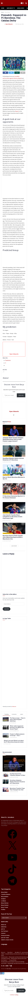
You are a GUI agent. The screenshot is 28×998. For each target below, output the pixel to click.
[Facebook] (12, 839)
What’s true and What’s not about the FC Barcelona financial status (14, 741)
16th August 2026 (7, 499)
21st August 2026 (7, 480)
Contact (3, 933)
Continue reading (14, 994)
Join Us (3, 929)
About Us (3, 924)
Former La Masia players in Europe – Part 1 (17, 734)
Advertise (3, 926)
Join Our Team (5, 937)
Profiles (3, 909)
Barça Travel (4, 907)
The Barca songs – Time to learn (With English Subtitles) (17, 719)
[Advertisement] (14, 40)
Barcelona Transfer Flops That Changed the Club (17, 789)
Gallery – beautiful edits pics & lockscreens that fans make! (14, 954)
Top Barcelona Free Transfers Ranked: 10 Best (17, 774)
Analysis (5, 435)
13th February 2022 (19, 24)
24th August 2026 (7, 443)
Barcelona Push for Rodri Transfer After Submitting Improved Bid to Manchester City (13, 537)
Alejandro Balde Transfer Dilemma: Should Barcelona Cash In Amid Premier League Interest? (13, 439)
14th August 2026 (7, 540)
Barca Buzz (10, 952)
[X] (12, 851)
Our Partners (4, 931)
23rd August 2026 (14, 777)
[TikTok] (12, 874)
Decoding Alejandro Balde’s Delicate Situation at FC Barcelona (13, 459)
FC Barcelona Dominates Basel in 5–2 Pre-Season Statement (14, 496)
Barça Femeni (4, 905)
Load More (14, 545)
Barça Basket (4, 896)
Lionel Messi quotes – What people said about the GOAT (14, 958)
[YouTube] (12, 862)
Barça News (20, 8)
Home (2, 8)
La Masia (3, 901)
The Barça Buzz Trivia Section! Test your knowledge (12, 961)
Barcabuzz (9, 968)
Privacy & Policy (5, 935)
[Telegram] (12, 886)
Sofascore (14, 706)
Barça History (4, 903)
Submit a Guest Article (7, 939)
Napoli (17, 111)
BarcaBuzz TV (11, 8)
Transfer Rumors (7, 456)
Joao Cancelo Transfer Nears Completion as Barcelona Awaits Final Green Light (12, 516)
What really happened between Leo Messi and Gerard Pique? (17, 727)
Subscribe (21, 395)
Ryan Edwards (9, 24)
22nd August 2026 (7, 462)
